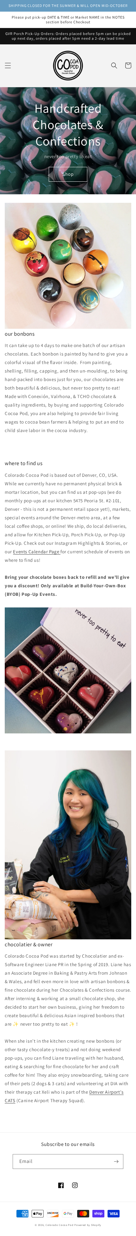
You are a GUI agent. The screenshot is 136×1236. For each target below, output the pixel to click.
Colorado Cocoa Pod (60, 1225)
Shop (68, 174)
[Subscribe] (116, 1161)
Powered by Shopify (87, 1225)
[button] (8, 65)
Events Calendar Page (36, 552)
